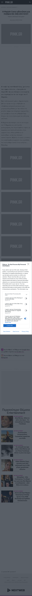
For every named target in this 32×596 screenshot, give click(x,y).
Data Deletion (6, 331)
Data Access (16, 331)
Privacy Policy (25, 331)
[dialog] (16, 298)
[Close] (28, 264)
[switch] (25, 298)
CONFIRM (10, 325)
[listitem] (16, 294)
